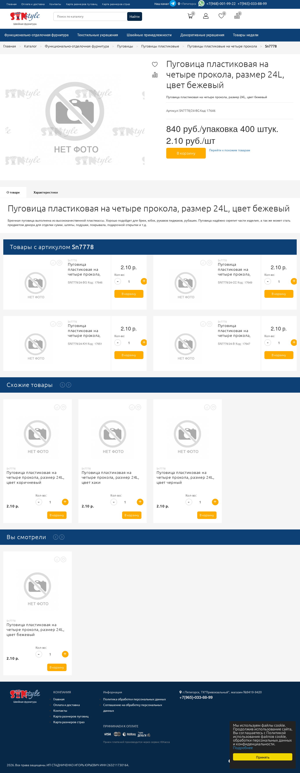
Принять (262, 757)
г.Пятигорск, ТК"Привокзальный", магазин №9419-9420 (222, 692)
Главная (11, 4)
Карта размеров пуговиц (82, 4)
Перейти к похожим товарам (229, 150)
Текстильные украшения (97, 35)
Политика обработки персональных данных (134, 699)
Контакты (55, 4)
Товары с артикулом (52, 246)
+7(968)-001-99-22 (221, 3)
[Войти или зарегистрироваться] (206, 17)
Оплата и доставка (33, 4)
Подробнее (243, 748)
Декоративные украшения (202, 35)
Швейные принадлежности (149, 35)
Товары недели (245, 35)
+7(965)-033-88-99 (252, 3)
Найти (135, 16)
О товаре (13, 192)
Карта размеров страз (116, 4)
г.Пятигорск (188, 3)
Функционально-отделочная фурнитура (36, 35)
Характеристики (46, 192)
